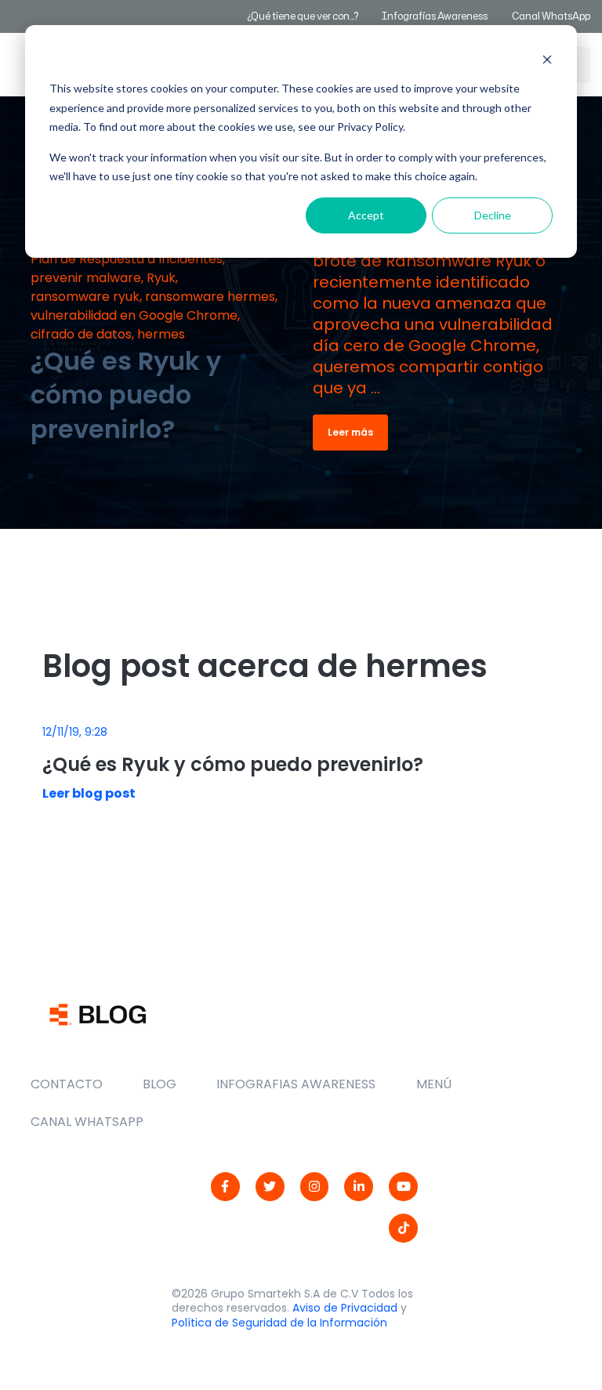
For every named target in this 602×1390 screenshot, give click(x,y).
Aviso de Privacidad (344, 1308)
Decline (492, 215)
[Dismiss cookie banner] (547, 59)
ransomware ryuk (85, 297)
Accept (366, 215)
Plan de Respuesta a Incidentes (127, 259)
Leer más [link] (350, 432)
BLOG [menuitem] (159, 1084)
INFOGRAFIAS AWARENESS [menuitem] (295, 1084)
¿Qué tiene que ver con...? (302, 16)
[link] (225, 1186)
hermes (161, 334)
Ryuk (161, 278)
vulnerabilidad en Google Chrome (134, 315)
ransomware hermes (210, 297)
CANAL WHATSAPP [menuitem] (87, 1122)
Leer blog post (89, 793)
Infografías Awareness (435, 16)
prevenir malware (86, 278)
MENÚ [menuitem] (434, 1084)
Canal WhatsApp (551, 16)
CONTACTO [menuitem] (67, 1084)
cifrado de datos (81, 334)
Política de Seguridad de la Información (279, 1322)
